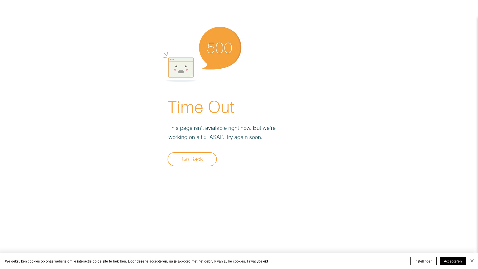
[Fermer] (472, 261)
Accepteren (453, 261)
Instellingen (423, 261)
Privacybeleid (257, 261)
